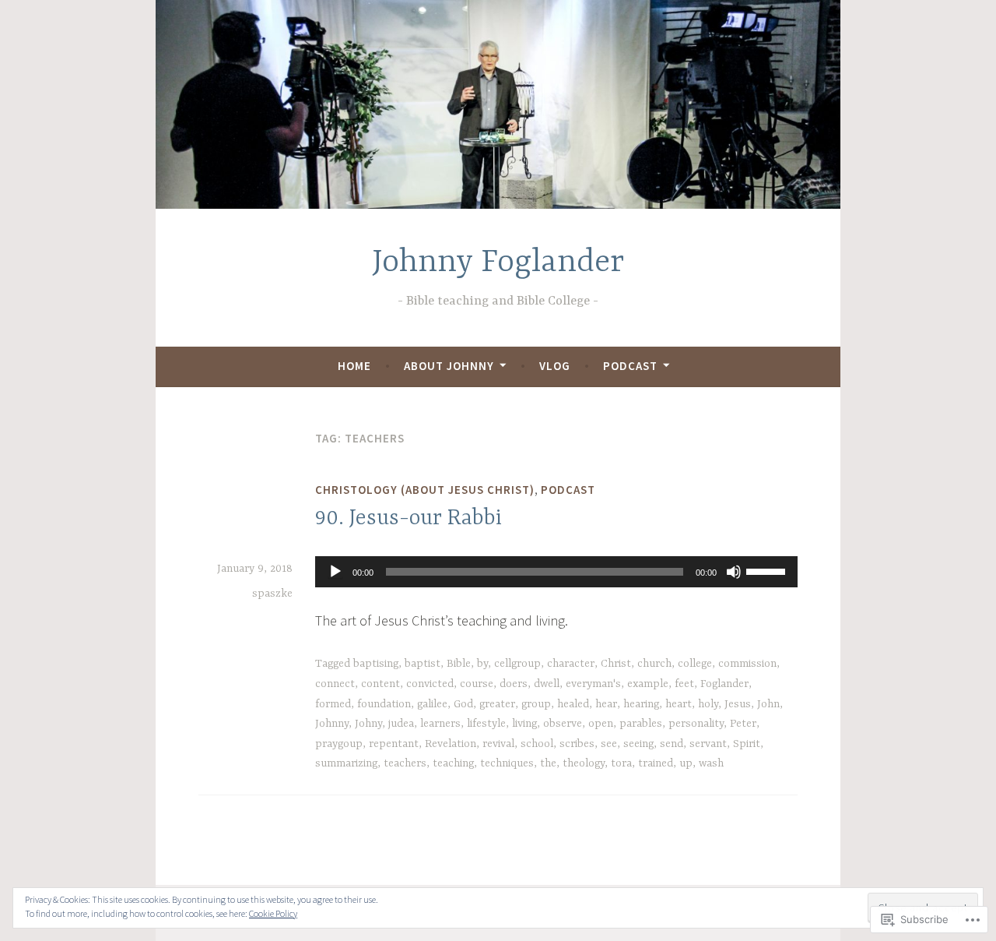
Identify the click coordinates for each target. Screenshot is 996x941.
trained (655, 763)
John (768, 704)
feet (684, 684)
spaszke (272, 593)
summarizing (346, 763)
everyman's (593, 684)
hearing (641, 704)
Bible (459, 663)
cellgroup (517, 663)
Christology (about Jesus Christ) (425, 489)
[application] (556, 571)
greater (497, 704)
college (695, 663)
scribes (576, 744)
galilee (432, 704)
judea (401, 723)
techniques (507, 763)
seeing (638, 744)
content (380, 684)
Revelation (450, 744)
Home (354, 365)
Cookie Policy (273, 913)
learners (440, 723)
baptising (375, 663)
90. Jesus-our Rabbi (408, 518)
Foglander (724, 684)
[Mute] (734, 572)
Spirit (746, 744)
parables (640, 723)
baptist (422, 663)
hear (606, 704)
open (600, 723)
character (570, 663)
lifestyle (486, 723)
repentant (394, 744)
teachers (405, 763)
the (548, 763)
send (671, 744)
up (686, 763)
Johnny (332, 723)
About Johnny (449, 365)
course (476, 684)
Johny (368, 723)
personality (696, 723)
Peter (743, 723)
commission (747, 663)
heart (678, 704)
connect (335, 684)
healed (573, 704)
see (609, 744)
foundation (384, 704)
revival (498, 744)
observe (562, 723)
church (654, 663)
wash (711, 763)
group (536, 704)
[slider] (768, 570)
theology (584, 763)
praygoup (339, 744)
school (537, 744)
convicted (430, 684)
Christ (616, 663)
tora (621, 763)
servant (708, 744)
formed (333, 704)
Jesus (737, 704)
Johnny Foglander (498, 263)
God (463, 704)
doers (514, 684)
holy (708, 704)
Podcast (630, 365)
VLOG (554, 365)
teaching (453, 763)
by (482, 663)
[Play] (335, 572)
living (524, 723)
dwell (546, 684)
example (647, 684)
